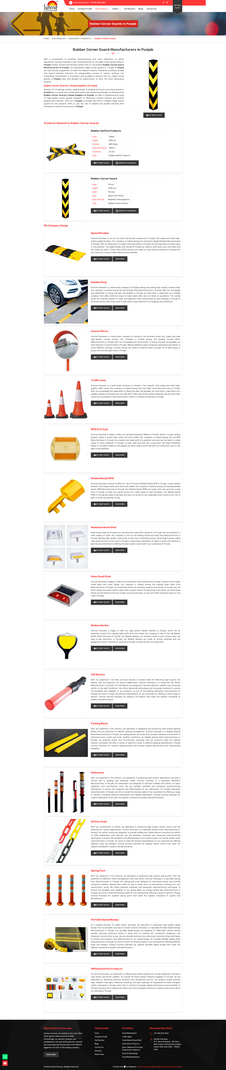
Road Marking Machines (131, 1057)
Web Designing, (144, 1067)
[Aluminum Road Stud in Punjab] (66, 547)
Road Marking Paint (129, 1033)
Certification (129, 9)
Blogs (140, 9)
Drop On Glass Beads (130, 1053)
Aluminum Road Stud (103, 527)
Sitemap (98, 1051)
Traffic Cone (98, 380)
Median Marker (100, 625)
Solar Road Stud (101, 576)
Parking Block (99, 723)
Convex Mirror (99, 331)
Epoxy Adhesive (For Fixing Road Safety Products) (132, 1048)
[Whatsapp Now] (5, 1056)
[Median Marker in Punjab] (66, 645)
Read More (120, 259)
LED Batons (98, 674)
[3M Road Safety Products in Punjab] (66, 988)
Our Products (101, 9)
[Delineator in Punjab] (66, 792)
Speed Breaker (100, 233)
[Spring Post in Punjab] (66, 890)
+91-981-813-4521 (97, 3)
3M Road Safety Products (107, 968)
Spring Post (98, 870)
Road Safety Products (80, 39)
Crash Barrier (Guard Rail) (131, 1040)
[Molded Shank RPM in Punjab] (66, 498)
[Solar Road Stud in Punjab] (66, 596)
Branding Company (174, 1067)
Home (72, 9)
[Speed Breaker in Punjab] (66, 253)
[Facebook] (163, 2)
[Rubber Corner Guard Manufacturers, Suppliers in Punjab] (66, 198)
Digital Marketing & (158, 1067)
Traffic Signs (127, 1037)
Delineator (97, 772)
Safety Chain (99, 821)
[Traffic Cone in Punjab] (66, 400)
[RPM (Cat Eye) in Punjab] (66, 449)
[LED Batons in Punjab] (66, 694)
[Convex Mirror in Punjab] (66, 351)
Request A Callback (127, 163)
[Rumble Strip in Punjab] (66, 302)
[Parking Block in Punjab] (66, 743)
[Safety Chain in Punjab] (66, 841)
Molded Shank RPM (102, 478)
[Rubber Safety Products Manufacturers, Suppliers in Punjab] (66, 150)
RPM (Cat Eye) (99, 429)
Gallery (115, 9)
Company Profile (85, 9)
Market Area (99, 1054)
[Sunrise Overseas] (51, 6)
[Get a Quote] (5, 1063)
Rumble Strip (99, 282)
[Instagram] (167, 2)
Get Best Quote (177, 6)
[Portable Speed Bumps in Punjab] (66, 939)
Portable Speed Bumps (105, 919)
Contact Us (152, 9)
